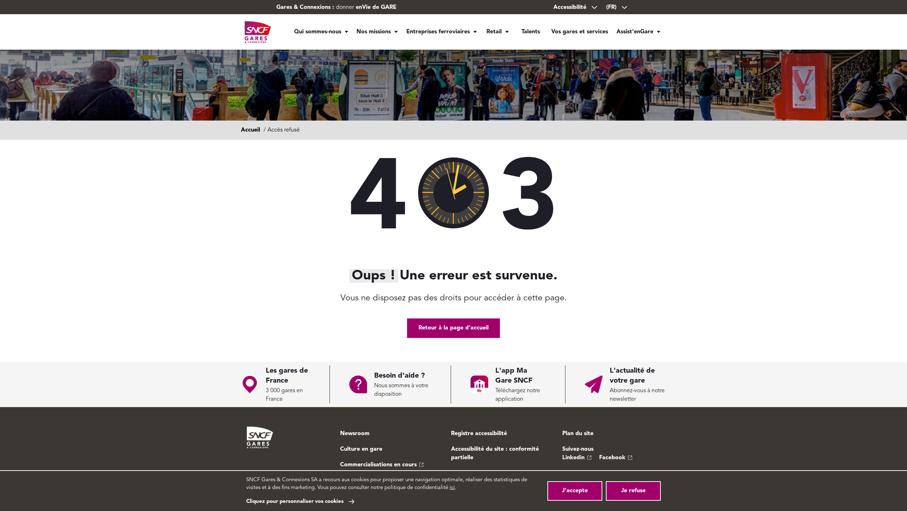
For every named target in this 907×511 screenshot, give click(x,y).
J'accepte (575, 491)
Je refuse (633, 491)
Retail (494, 32)
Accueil (250, 130)
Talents (531, 32)
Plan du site (577, 434)
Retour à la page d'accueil (453, 328)
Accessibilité (569, 7)
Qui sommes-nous (317, 32)
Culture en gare (361, 449)
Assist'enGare (634, 32)
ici (452, 487)
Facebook (612, 458)
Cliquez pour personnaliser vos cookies (295, 501)
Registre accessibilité (479, 434)
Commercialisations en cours (378, 465)
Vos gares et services (579, 32)
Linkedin (573, 458)
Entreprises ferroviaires (438, 32)
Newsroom (355, 434)
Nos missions (373, 32)
